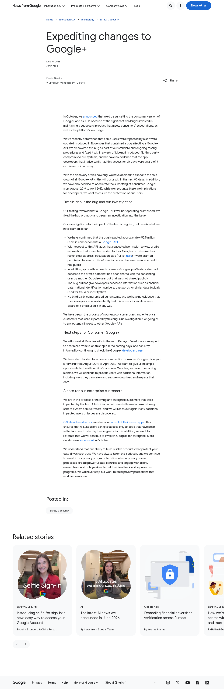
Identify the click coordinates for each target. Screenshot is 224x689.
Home (49, 19)
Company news (115, 6)
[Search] (171, 5)
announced (89, 116)
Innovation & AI (52, 6)
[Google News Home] (27, 5)
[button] (198, 5)
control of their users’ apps (127, 422)
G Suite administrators (77, 422)
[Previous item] (17, 644)
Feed (137, 6)
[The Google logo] (19, 683)
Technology (87, 19)
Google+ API (110, 242)
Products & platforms (83, 6)
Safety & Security (109, 19)
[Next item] (25, 644)
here (129, 256)
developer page (132, 350)
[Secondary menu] (180, 5)
